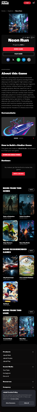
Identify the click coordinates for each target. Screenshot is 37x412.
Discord (6, 376)
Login (27, 2)
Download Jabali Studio (11, 154)
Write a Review (18, 173)
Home (3, 11)
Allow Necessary (10, 403)
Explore (10, 11)
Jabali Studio (7, 358)
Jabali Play (6, 361)
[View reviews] (31, 37)
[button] (10, 204)
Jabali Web (7, 355)
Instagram (7, 373)
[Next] (33, 138)
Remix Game (18, 49)
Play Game (18, 54)
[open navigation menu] (34, 3)
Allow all (26, 403)
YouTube (6, 370)
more (31, 189)
